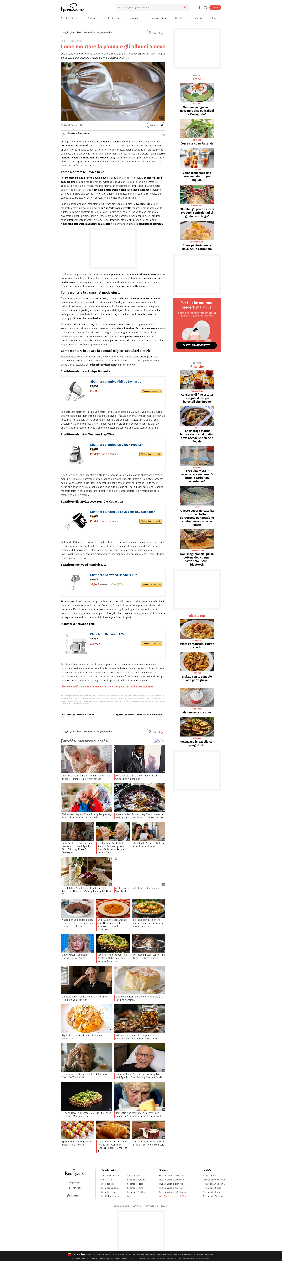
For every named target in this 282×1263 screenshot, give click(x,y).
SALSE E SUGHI (197, 709)
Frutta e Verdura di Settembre (173, 1192)
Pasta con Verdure (109, 1188)
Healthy (179, 18)
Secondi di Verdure (136, 1180)
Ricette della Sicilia (212, 1188)
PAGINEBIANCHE (148, 1255)
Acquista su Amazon (152, 391)
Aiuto (130, 1258)
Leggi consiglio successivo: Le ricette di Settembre (138, 714)
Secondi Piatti (133, 1175)
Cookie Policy (104, 1258)
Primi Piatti (106, 1180)
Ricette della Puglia (212, 1192)
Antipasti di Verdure (110, 1175)
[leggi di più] (163, 134)
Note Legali (86, 1258)
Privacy (94, 1258)
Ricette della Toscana (213, 1196)
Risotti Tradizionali (110, 1196)
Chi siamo (76, 1258)
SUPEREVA (209, 1255)
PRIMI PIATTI (197, 640)
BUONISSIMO (199, 1255)
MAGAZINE (197, 104)
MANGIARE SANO (197, 206)
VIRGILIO (97, 1255)
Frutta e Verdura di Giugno (171, 1180)
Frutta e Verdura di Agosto (171, 1188)
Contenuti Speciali (122, 1206)
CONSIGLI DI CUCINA (74, 41)
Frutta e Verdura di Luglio (171, 1184)
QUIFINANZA (187, 1255)
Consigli (199, 18)
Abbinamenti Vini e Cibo (214, 1180)
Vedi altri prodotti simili (151, 454)
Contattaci (137, 1206)
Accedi (215, 8)
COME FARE (197, 140)
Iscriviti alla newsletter (196, 345)
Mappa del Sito (151, 1206)
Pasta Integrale (108, 1192)
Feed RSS (164, 1206)
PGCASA (136, 1255)
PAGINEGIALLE (108, 1255)
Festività (91, 18)
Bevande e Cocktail (136, 1192)
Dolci (129, 1196)
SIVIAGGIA (177, 1255)
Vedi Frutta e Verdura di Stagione (174, 1196)
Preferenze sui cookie (118, 1258)
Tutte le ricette (68, 18)
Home (63, 41)
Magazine (134, 18)
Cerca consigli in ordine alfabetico (78, 714)
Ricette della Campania (214, 1184)
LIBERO (89, 1255)
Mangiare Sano (159, 18)
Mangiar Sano (209, 1175)
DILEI (169, 1255)
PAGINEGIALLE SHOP (123, 1255)
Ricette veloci (114, 18)
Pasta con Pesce (109, 1184)
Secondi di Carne (135, 1188)
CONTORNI (197, 738)
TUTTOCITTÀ (161, 1255)
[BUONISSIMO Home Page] (72, 7)
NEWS (197, 427)
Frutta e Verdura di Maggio (171, 1175)
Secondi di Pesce (135, 1184)
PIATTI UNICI (197, 673)
